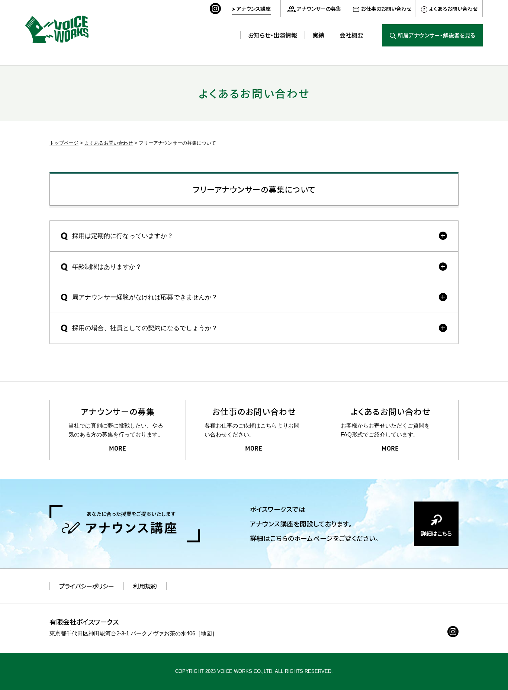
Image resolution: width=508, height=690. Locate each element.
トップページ (63, 143)
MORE (117, 449)
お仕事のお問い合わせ (386, 8)
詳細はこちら (436, 533)
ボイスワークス (57, 29)
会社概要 (351, 35)
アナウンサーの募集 (319, 8)
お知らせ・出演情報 (272, 35)
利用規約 (145, 586)
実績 (318, 35)
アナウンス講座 (254, 8)
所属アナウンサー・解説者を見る (436, 35)
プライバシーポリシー (86, 586)
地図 (206, 633)
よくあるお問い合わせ (453, 8)
